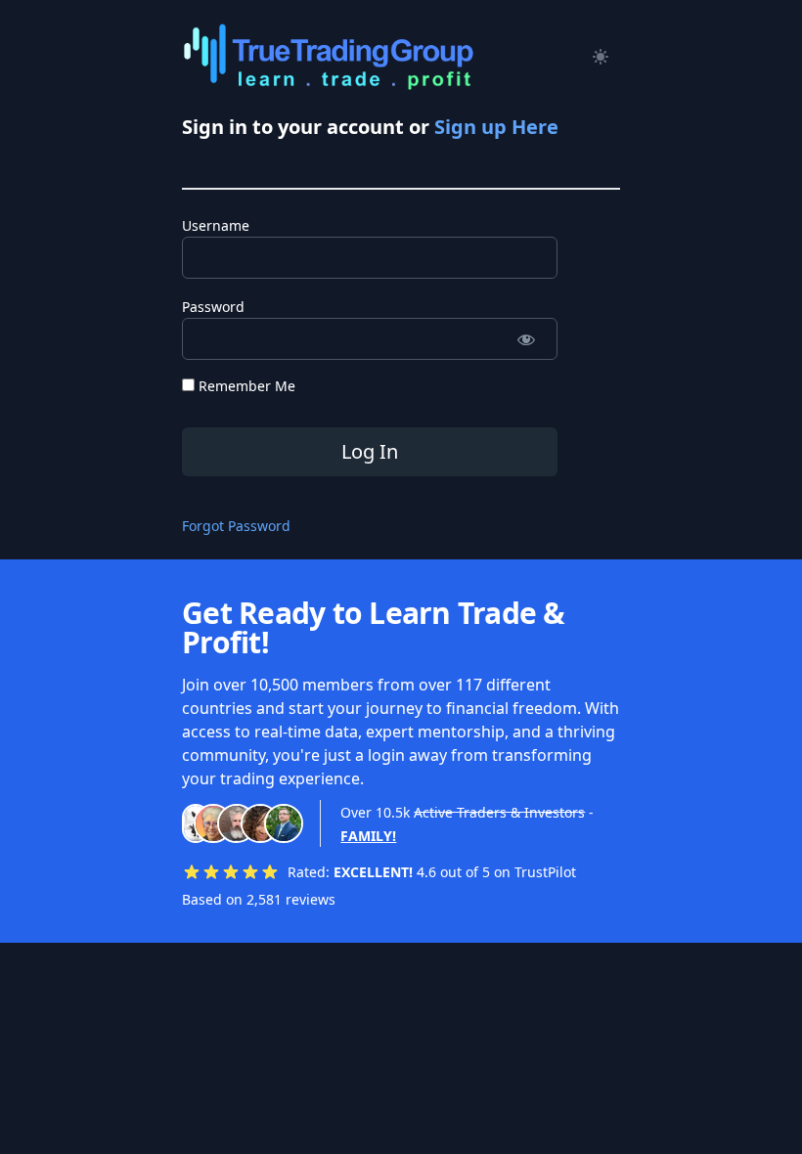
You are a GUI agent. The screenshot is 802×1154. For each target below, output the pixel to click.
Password (213, 306)
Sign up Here (496, 126)
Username (215, 225)
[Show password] (525, 339)
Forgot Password (236, 525)
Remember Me (245, 386)
